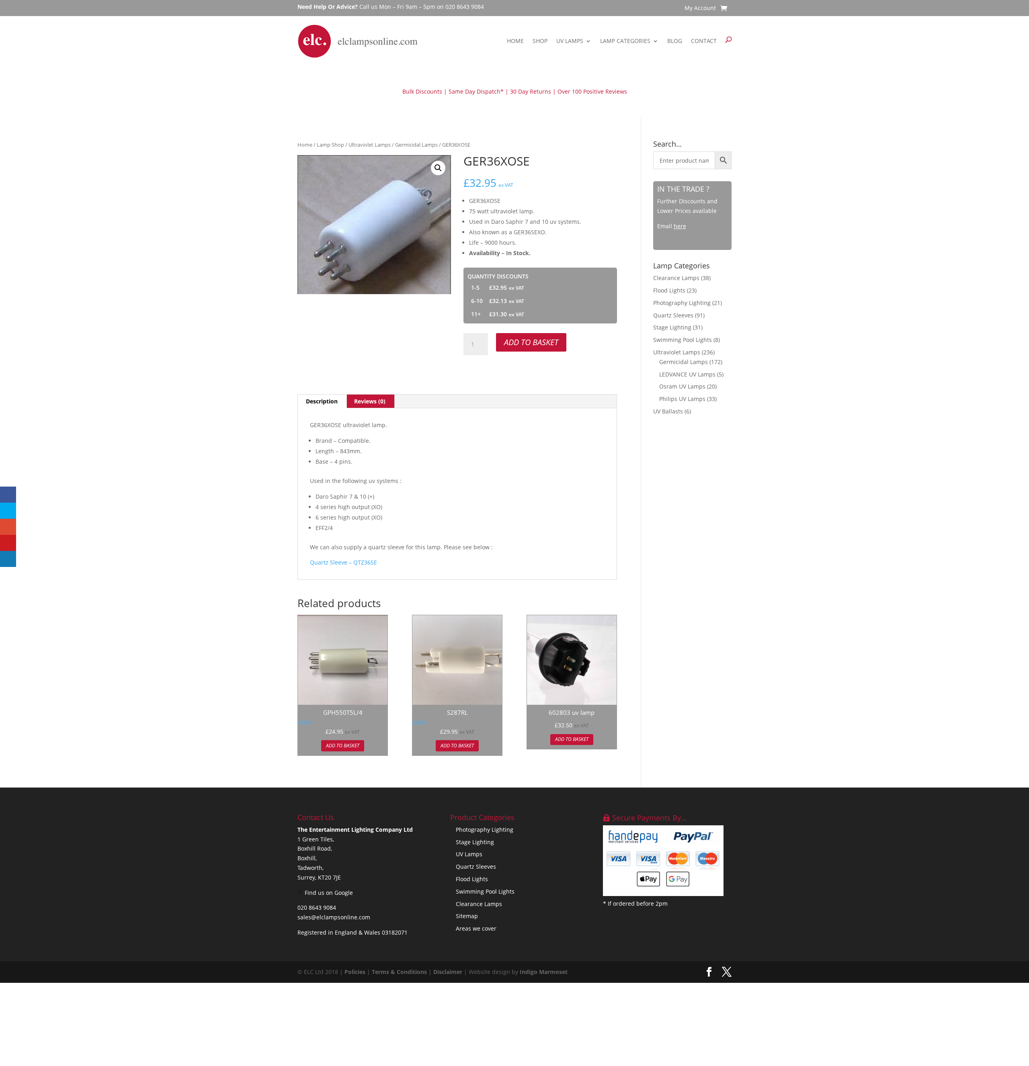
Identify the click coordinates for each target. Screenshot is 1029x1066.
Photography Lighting (682, 303)
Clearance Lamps (676, 278)
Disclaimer (447, 972)
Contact (704, 41)
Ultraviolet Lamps (369, 144)
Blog (674, 41)
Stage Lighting (672, 327)
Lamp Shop (330, 144)
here (680, 226)
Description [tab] (322, 401)
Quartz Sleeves (673, 315)
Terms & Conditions (399, 972)
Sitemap (467, 916)
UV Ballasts (668, 411)
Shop (540, 41)
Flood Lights (669, 290)
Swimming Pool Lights (682, 340)
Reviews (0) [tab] (369, 401)
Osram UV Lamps (682, 386)
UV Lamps (569, 41)
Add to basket (531, 342)
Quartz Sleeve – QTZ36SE (343, 562)
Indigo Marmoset (544, 972)
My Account (700, 8)
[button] (438, 168)
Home (515, 41)
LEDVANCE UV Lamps (687, 374)
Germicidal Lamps (416, 144)
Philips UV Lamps (682, 399)
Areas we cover (476, 928)
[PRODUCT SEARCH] (729, 41)
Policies (354, 972)
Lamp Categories (625, 41)
